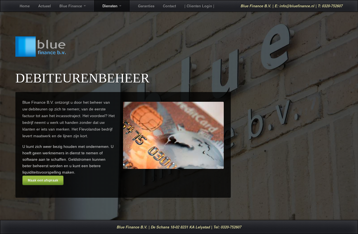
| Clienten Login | (199, 5)
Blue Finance (70, 5)
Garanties (146, 5)
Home (25, 5)
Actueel (44, 5)
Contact (169, 5)
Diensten (109, 5)
